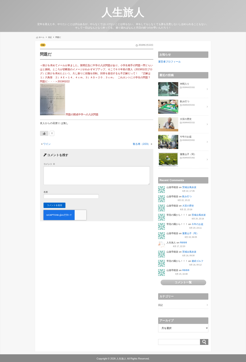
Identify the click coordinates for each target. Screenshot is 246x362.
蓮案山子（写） (190, 233)
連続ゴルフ (197, 261)
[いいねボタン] (44, 133)
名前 (46, 192)
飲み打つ (187, 196)
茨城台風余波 (189, 187)
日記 (43, 45)
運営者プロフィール (169, 61)
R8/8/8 (183, 242)
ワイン (47, 143)
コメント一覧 (183, 282)
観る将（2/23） (141, 143)
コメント (49, 164)
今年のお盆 (197, 224)
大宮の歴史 (188, 205)
